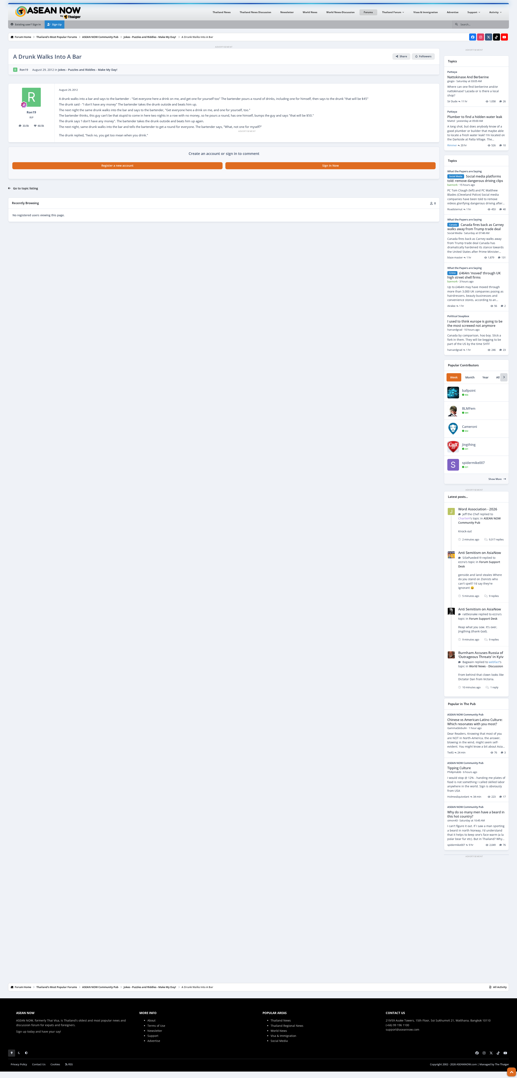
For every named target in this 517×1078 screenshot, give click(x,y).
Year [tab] (485, 377)
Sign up (21, 1031)
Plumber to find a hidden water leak (474, 117)
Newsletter (154, 1031)
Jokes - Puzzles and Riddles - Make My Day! (87, 70)
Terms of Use (156, 1026)
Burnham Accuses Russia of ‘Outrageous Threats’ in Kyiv (480, 654)
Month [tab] (470, 377)
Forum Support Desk (483, 618)
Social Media (279, 1041)
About (151, 1020)
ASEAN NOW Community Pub (479, 520)
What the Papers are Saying (464, 171)
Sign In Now (330, 165)
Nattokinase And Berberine (468, 77)
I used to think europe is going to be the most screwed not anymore (474, 323)
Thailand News (281, 1020)
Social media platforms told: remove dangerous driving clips (475, 178)
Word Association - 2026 (477, 509)
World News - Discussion (486, 666)
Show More (495, 479)
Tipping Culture (459, 768)
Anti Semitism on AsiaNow (479, 552)
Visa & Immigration (283, 1036)
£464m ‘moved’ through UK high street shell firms (474, 275)
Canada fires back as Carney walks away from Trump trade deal (475, 226)
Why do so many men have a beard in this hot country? (475, 814)
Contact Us (38, 1064)
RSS (70, 1064)
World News (279, 1031)
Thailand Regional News (287, 1026)
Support (152, 1036)
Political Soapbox (458, 316)
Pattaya (452, 72)
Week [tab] (454, 377)
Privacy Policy (19, 1064)
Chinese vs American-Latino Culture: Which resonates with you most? (474, 722)
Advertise (153, 1041)
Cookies (55, 1064)
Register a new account (117, 165)
